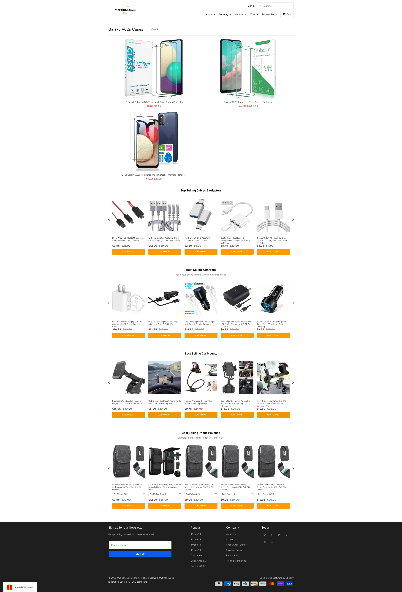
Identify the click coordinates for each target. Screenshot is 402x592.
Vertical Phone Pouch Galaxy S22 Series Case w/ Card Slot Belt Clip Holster (127, 487)
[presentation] (109, 219)
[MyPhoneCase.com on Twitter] (264, 534)
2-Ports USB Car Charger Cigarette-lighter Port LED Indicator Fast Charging (272, 324)
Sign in (251, 5)
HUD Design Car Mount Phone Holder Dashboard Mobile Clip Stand (164, 402)
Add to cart (128, 252)
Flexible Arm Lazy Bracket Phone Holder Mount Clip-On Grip (199, 402)
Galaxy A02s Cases (125, 29)
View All (155, 29)
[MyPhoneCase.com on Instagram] (264, 541)
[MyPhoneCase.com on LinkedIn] (285, 534)
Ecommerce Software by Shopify (277, 577)
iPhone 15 (196, 539)
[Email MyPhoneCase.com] (271, 541)
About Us (231, 534)
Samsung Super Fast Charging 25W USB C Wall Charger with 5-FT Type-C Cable (237, 324)
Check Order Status (236, 544)
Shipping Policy (234, 550)
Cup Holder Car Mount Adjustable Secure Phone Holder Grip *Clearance (235, 403)
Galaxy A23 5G (198, 566)
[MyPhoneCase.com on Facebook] (271, 534)
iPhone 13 (196, 550)
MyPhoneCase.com (127, 577)
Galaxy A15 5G (198, 560)
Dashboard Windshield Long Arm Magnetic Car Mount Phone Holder (127, 402)
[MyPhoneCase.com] (125, 9)
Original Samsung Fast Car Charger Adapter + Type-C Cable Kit (163, 322)
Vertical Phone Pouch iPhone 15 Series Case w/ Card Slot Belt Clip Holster (235, 487)
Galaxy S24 (197, 555)
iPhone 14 (196, 544)
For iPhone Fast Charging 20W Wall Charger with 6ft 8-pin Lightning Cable (127, 324)
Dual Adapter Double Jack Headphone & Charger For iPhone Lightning (235, 240)
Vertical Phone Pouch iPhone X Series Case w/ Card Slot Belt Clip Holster (271, 487)
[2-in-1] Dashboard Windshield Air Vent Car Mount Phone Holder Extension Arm (271, 403)
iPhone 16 (196, 534)
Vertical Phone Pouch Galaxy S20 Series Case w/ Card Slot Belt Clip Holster (199, 487)
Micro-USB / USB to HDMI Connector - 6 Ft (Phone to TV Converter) (128, 239)
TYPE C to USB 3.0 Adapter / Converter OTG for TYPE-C (197, 239)
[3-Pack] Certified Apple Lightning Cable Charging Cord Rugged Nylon (164, 239)
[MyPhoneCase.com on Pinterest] (278, 534)
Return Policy (233, 555)
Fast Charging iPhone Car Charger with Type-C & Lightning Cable (200, 322)
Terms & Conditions (236, 560)
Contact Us (232, 539)
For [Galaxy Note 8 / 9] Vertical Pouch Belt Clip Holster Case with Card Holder (164, 487)
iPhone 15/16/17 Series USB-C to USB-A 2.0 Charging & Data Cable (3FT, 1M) (272, 240)
